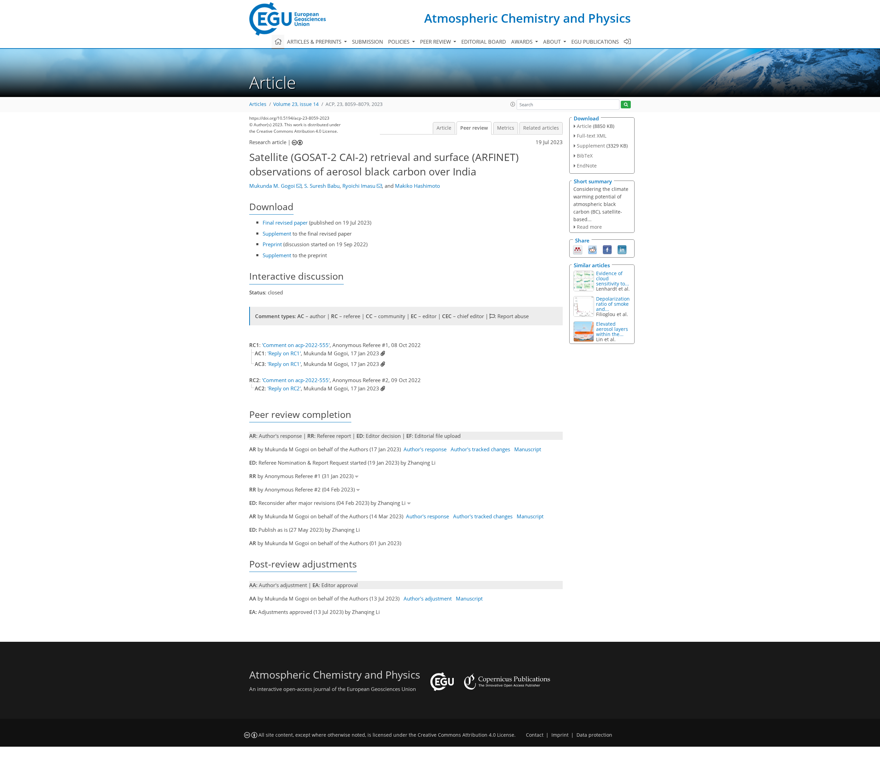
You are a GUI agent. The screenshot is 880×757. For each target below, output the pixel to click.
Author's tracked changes (480, 449)
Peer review (474, 128)
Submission (367, 41)
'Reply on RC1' (284, 353)
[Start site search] (626, 105)
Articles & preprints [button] (315, 41)
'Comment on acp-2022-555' (296, 345)
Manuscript (527, 449)
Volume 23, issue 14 (296, 104)
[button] (512, 104)
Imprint (560, 735)
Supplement (277, 233)
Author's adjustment (428, 598)
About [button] (552, 41)
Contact (534, 735)
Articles (257, 104)
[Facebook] (607, 249)
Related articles (541, 128)
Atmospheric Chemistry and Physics (527, 18)
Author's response (425, 449)
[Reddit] (592, 249)
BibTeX (585, 155)
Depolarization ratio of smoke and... (613, 303)
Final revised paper (285, 222)
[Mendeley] (577, 249)
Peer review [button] (436, 41)
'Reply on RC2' (284, 388)
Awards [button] (522, 41)
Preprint (272, 244)
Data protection (594, 735)
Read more (589, 227)
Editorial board (483, 41)
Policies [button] (399, 41)
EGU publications (595, 41)
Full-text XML (591, 135)
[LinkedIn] (622, 249)
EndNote (587, 165)
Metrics (505, 128)
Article (444, 128)
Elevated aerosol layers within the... (612, 329)
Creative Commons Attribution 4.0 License (466, 735)
